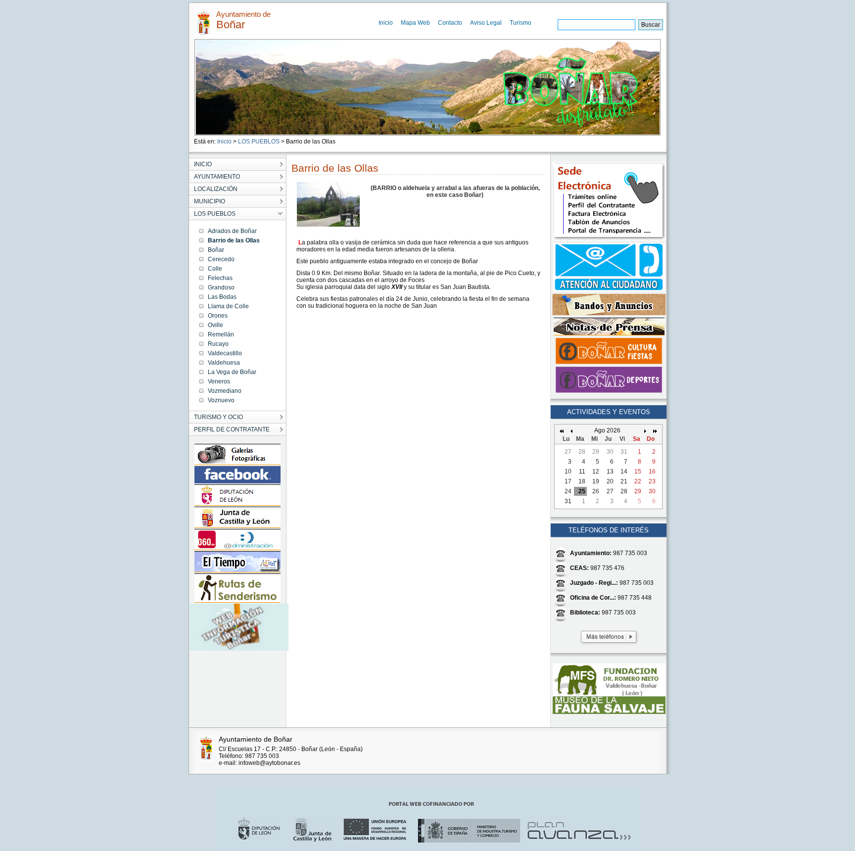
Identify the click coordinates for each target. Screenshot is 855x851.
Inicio (386, 22)
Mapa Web (415, 22)
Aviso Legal (486, 22)
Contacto (450, 22)
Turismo (520, 22)
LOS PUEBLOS (259, 141)
